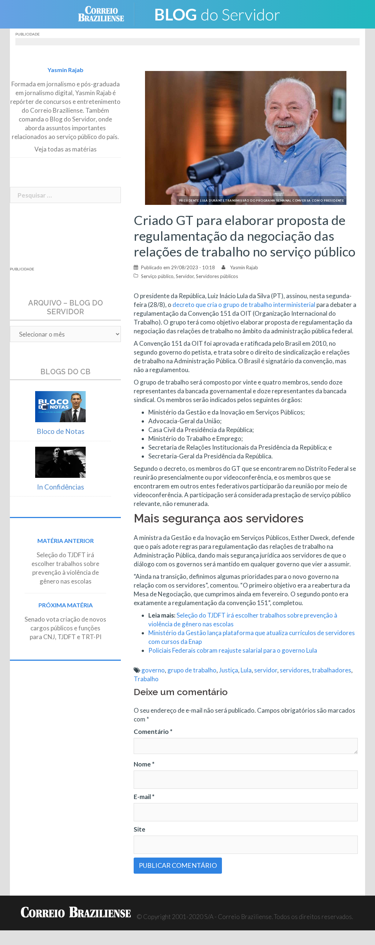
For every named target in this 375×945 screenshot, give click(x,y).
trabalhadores (331, 670)
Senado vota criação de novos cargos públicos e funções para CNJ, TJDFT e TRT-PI (65, 628)
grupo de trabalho (191, 670)
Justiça (228, 670)
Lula (246, 670)
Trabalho (146, 679)
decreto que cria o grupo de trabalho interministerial (243, 304)
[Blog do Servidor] (217, 13)
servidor (265, 670)
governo (153, 670)
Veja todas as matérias (65, 149)
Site (139, 829)
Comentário (153, 731)
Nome (144, 764)
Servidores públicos (217, 276)
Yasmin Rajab (244, 267)
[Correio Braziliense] (106, 13)
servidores (294, 670)
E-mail (144, 796)
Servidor (185, 276)
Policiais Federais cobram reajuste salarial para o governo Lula (232, 650)
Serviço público (157, 276)
